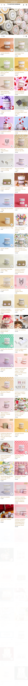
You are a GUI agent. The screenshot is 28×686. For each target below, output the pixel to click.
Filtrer (3, 36)
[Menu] (1, 4)
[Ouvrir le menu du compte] (23, 4)
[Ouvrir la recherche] (4, 4)
